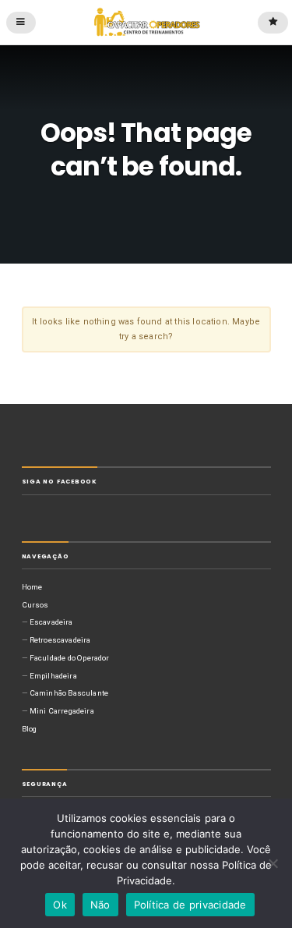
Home (32, 587)
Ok (60, 904)
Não (100, 904)
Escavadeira (51, 622)
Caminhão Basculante (69, 693)
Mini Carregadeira (62, 711)
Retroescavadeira (60, 640)
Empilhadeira (53, 675)
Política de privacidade (190, 904)
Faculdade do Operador (70, 657)
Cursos (35, 604)
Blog (29, 728)
